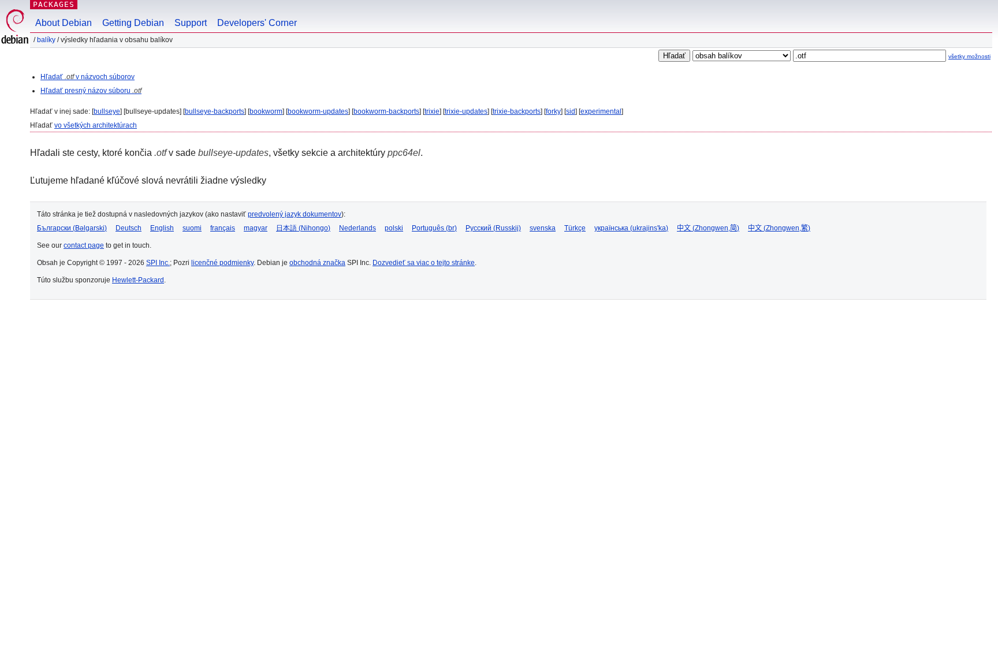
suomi (192, 228)
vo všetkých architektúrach (95, 125)
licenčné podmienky (222, 263)
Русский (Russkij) (493, 228)
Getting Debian (133, 23)
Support (190, 23)
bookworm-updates (318, 111)
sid (570, 111)
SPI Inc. (158, 263)
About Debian (63, 23)
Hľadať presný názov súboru (90, 91)
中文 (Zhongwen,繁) (779, 228)
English (162, 228)
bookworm (266, 111)
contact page (84, 245)
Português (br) (434, 228)
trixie (432, 111)
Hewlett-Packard (138, 280)
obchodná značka (317, 263)
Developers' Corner (257, 23)
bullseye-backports (214, 111)
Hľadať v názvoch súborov (87, 77)
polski (394, 228)
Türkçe (575, 228)
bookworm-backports (386, 111)
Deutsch (128, 228)
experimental (600, 111)
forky (553, 111)
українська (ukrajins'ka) (631, 228)
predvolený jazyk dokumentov (294, 214)
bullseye (107, 111)
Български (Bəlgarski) (72, 228)
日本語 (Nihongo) (303, 228)
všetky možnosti (969, 56)
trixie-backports (517, 111)
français (222, 228)
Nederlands (357, 228)
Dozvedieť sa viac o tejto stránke (424, 263)
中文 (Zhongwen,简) (708, 228)
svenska (543, 228)
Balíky (46, 40)
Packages (54, 4)
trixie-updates (466, 111)
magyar (255, 228)
